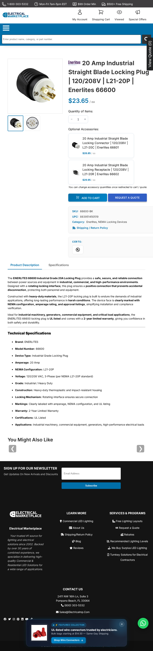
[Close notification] (121, 624)
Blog (78, 541)
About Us (78, 527)
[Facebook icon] (5, 619)
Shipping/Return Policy (78, 534)
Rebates (128, 534)
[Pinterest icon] (18, 619)
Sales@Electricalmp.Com (74, 612)
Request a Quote (128, 527)
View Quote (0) (150, 54)
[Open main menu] (6, 28)
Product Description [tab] (24, 265)
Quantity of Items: (80, 111)
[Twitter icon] (9, 619)
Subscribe (91, 485)
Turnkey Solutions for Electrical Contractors (128, 557)
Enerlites (91, 221)
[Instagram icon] (14, 619)
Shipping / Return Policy (92, 227)
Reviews (78, 547)
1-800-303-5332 (17, 4)
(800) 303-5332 (74, 605)
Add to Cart (90, 198)
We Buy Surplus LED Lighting (129, 547)
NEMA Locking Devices (112, 221)
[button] (79, 15)
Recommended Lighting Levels (129, 541)
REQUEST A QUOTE (127, 197)
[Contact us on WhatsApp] (143, 623)
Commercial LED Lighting (77, 521)
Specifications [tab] (59, 265)
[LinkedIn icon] (22, 619)
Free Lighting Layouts (128, 521)
